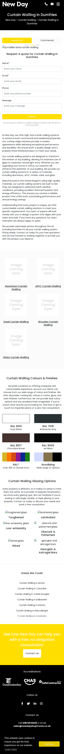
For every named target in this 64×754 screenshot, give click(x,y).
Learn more (11, 749)
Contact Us (32, 653)
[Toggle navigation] (58, 4)
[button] (6, 47)
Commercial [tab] (47, 40)
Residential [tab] (16, 40)
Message (6, 100)
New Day (15, 4)
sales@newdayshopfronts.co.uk (32, 726)
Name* (6, 63)
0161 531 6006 (30, 722)
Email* (5, 75)
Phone (5, 88)
